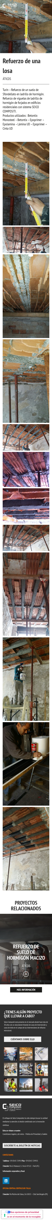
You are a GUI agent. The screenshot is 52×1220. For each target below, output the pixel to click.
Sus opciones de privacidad (24, 1212)
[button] (50, 951)
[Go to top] (46, 1214)
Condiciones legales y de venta (13, 1134)
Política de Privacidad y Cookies (36, 1134)
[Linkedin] (6, 1180)
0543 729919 (17, 1160)
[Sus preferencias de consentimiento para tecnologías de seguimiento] (4, 1215)
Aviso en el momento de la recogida (22, 1216)
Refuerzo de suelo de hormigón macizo (26, 952)
